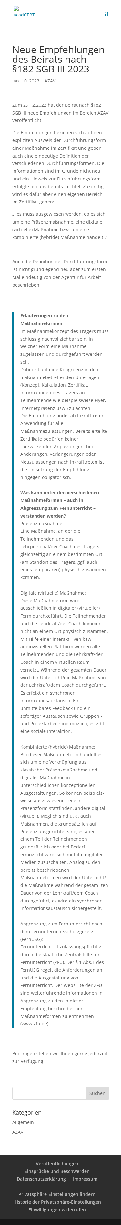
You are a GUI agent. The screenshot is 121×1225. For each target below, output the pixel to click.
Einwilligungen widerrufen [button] (57, 1210)
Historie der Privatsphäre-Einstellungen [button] (57, 1202)
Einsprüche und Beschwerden (57, 1171)
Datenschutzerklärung (41, 1179)
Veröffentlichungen (57, 1163)
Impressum (85, 1179)
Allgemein (23, 1122)
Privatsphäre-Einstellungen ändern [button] (57, 1194)
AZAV (50, 81)
